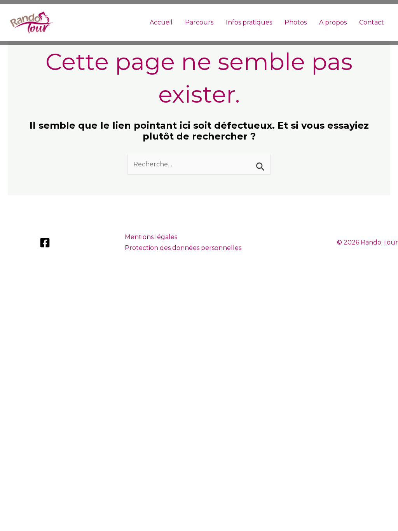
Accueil (161, 22)
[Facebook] (45, 243)
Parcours (199, 22)
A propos (333, 22)
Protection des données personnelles (183, 248)
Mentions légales (151, 237)
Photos (296, 22)
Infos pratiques (249, 22)
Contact (371, 22)
